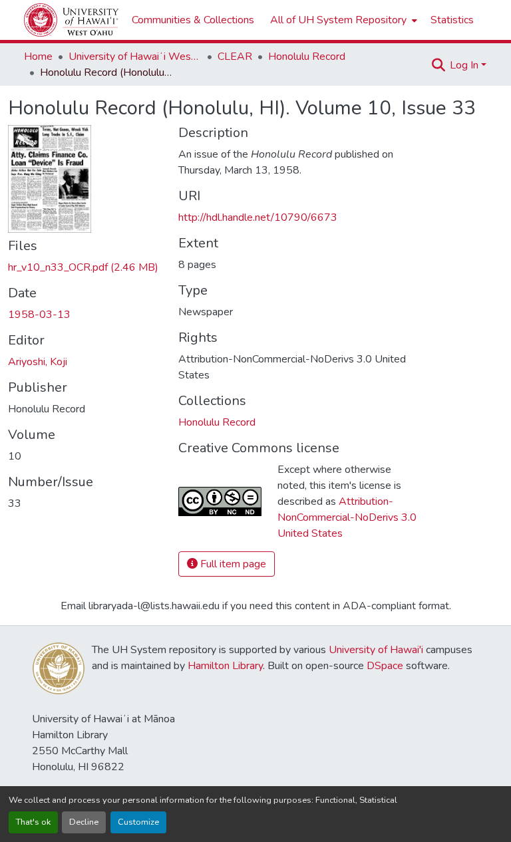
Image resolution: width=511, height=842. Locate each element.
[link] (85, 267)
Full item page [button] (232, 564)
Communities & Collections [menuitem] (193, 20)
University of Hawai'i (376, 649)
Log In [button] (465, 65)
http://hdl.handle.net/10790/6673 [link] (257, 217)
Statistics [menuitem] (452, 20)
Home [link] (38, 56)
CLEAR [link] (235, 56)
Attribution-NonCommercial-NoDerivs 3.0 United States (347, 517)
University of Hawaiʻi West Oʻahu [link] (135, 56)
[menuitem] (342, 20)
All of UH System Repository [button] (338, 20)
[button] (71, 20)
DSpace (385, 665)
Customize (138, 822)
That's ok (33, 822)
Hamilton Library (225, 665)
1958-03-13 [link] (39, 314)
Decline (83, 822)
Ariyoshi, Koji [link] (37, 361)
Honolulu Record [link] (306, 56)
